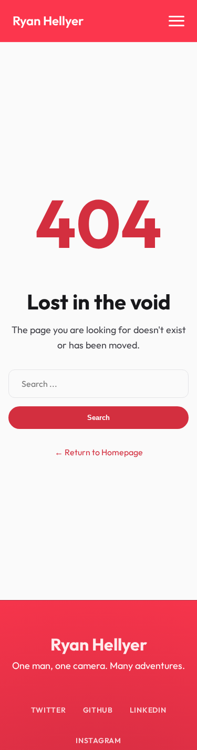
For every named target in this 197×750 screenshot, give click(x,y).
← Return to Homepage (99, 452)
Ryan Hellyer (48, 20)
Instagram (98, 740)
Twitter (48, 710)
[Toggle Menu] (176, 21)
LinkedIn (148, 710)
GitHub (98, 710)
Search (98, 418)
